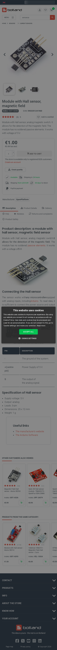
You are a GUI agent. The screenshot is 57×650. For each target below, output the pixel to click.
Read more (41, 326)
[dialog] (28, 325)
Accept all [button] (28, 332)
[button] (28, 338)
